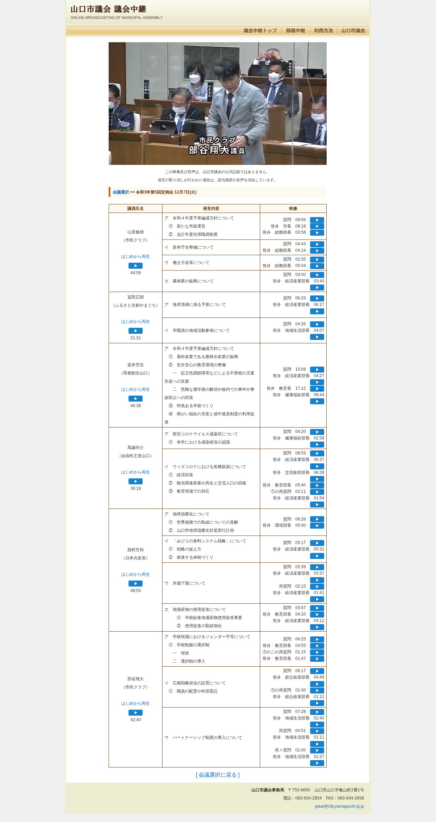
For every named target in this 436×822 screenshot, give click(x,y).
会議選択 (121, 192)
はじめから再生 (135, 256)
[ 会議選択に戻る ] (217, 775)
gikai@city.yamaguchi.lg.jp (339, 806)
